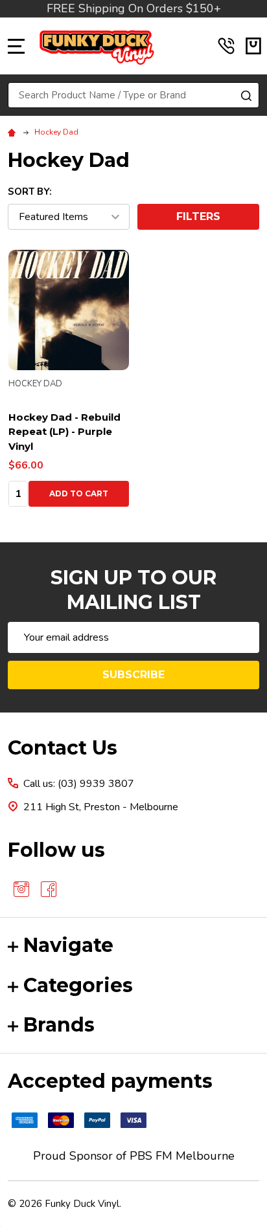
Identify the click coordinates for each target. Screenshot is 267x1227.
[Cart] (253, 46)
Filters (198, 216)
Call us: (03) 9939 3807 (78, 784)
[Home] (13, 132)
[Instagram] (21, 889)
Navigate (68, 945)
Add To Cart (78, 493)
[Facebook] (48, 889)
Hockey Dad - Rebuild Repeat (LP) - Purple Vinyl (64, 431)
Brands (59, 1025)
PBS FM (151, 1156)
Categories (78, 985)
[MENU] (16, 46)
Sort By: (30, 191)
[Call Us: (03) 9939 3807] (226, 46)
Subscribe (133, 675)
